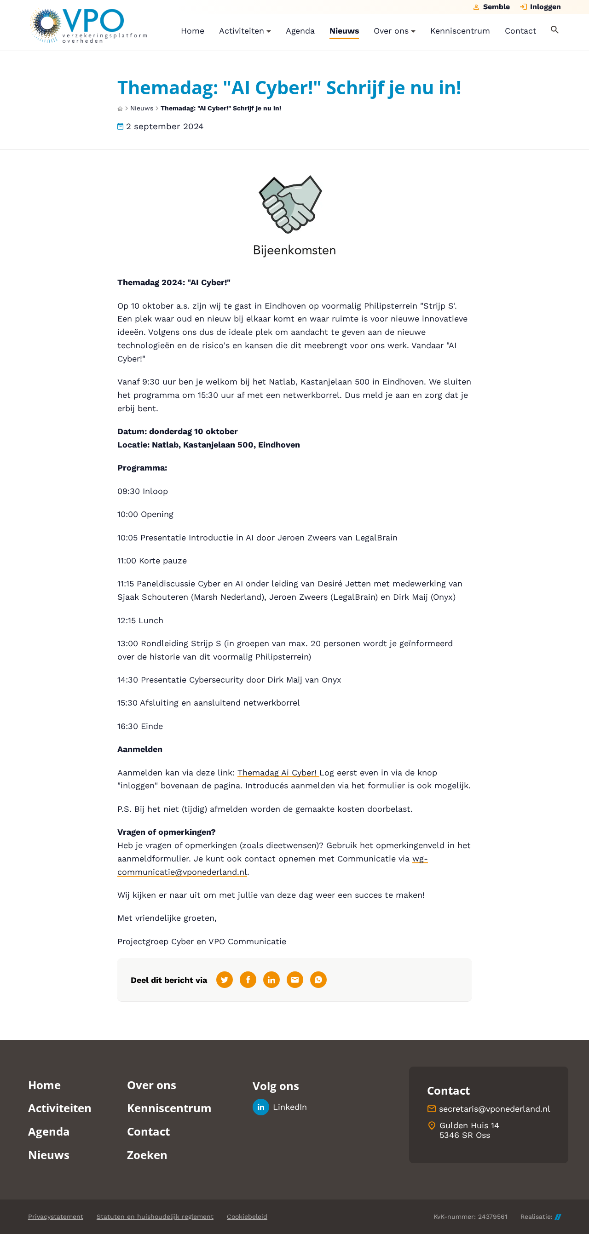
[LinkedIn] (271, 979)
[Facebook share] (248, 979)
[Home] (88, 25)
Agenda (49, 1131)
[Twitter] (224, 979)
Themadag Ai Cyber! (278, 772)
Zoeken (147, 1154)
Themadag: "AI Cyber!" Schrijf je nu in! (221, 108)
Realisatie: (536, 1216)
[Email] (295, 979)
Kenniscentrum (169, 1107)
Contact (148, 1131)
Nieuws (141, 108)
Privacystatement (55, 1216)
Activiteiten (60, 1107)
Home (44, 1084)
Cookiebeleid (247, 1216)
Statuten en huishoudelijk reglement (155, 1216)
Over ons (151, 1084)
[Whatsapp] (318, 979)
